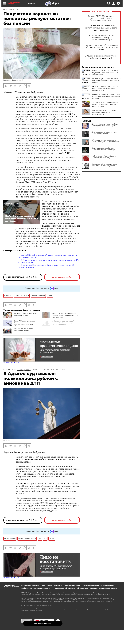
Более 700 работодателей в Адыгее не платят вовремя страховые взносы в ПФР (24, 323)
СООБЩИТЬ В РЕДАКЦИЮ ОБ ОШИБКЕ (103, 588)
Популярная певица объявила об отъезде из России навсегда (103, 149)
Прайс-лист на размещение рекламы (35, 588)
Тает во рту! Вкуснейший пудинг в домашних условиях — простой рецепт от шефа (105, 104)
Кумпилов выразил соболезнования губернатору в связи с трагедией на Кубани (101, 47)
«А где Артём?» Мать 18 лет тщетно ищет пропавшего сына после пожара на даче (105, 88)
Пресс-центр (47, 585)
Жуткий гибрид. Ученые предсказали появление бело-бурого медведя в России (106, 80)
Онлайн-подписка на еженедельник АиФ (98, 585)
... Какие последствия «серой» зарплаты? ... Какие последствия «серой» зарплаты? (64, 323)
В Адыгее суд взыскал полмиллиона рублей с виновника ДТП (101, 57)
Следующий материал (42, 623)
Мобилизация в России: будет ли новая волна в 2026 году (104, 157)
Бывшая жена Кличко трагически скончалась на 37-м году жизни (104, 165)
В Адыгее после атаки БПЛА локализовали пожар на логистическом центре (101, 38)
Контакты (58, 585)
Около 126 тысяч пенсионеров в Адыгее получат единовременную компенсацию (65, 315)
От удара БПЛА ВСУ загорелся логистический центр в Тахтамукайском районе (101, 18)
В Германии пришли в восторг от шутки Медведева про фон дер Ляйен (106, 141)
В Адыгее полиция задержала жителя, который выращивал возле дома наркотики (101, 28)
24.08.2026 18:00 (9, 370)
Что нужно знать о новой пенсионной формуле (23, 330)
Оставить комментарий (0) (62, 277)
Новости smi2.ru (11, 362)
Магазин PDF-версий (72, 585)
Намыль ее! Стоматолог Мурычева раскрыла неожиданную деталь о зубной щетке (105, 72)
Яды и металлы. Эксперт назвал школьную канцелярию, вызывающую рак (104, 112)
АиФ (21, 80)
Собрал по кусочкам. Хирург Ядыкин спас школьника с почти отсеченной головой (106, 96)
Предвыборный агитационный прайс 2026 (71, 588)
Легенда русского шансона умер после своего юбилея (104, 133)
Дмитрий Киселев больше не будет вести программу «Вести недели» (105, 125)
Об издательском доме (30, 585)
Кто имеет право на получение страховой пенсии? (25, 314)
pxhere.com (7, 440)
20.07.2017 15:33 (9, 10)
